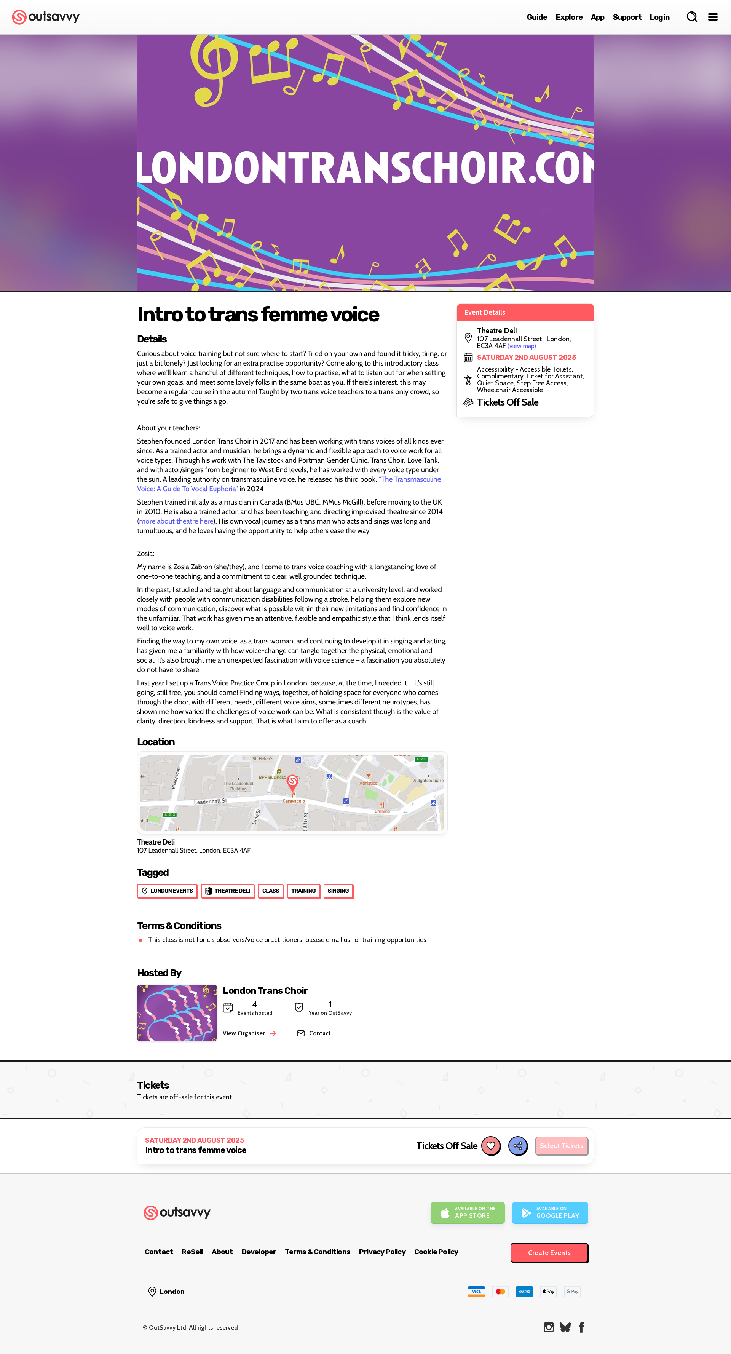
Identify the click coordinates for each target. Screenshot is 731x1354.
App (598, 17)
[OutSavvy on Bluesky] (565, 1327)
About (222, 1251)
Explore (569, 17)
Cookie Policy (436, 1251)
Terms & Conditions (317, 1251)
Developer (259, 1251)
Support (627, 17)
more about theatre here (176, 521)
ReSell (192, 1251)
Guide (537, 17)
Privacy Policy (382, 1251)
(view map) (522, 346)
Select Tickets (561, 1146)
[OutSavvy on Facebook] (581, 1327)
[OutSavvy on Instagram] (548, 1327)
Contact (159, 1251)
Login (660, 17)
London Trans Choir (265, 990)
